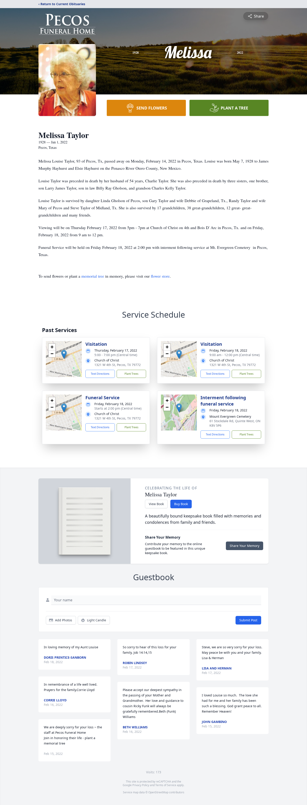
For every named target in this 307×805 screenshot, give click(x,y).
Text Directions (100, 374)
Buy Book (181, 504)
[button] (64, 354)
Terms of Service (165, 785)
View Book (156, 504)
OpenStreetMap (158, 792)
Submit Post (248, 620)
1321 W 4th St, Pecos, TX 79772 (117, 365)
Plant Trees (131, 374)
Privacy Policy (140, 785)
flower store (160, 276)
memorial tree (92, 276)
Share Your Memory (244, 546)
